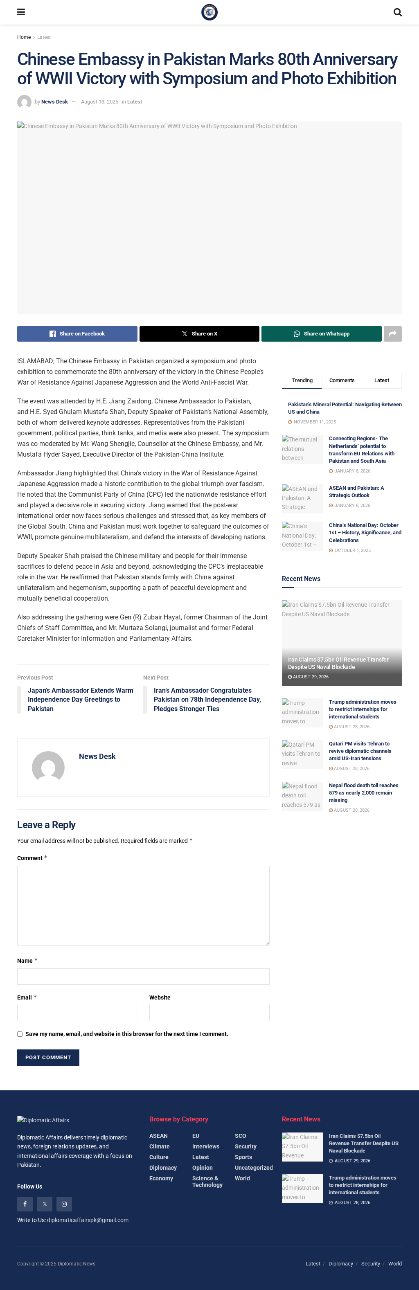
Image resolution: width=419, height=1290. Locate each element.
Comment (32, 858)
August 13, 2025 (99, 102)
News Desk (54, 102)
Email (27, 997)
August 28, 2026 (351, 726)
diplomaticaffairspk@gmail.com (87, 1220)
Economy (161, 1178)
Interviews (205, 1146)
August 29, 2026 (310, 677)
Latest (44, 37)
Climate (159, 1146)
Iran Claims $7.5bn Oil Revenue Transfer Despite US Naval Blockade (364, 1143)
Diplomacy (163, 1167)
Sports (243, 1157)
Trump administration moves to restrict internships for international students (362, 709)
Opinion (202, 1167)
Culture (159, 1157)
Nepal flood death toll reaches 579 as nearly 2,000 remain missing (364, 792)
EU (195, 1135)
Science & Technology (207, 1181)
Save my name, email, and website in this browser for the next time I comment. (126, 1034)
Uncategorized (254, 1167)
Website (160, 997)
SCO (240, 1135)
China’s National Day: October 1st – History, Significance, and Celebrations (365, 532)
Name (27, 960)
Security (246, 1146)
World (242, 1178)
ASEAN (158, 1135)
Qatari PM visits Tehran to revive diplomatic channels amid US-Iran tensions (360, 751)
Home (24, 37)
